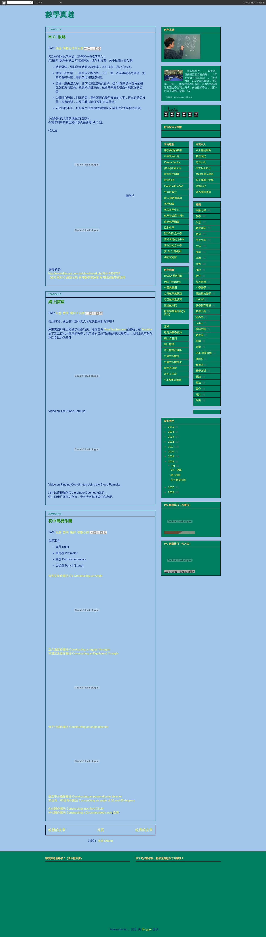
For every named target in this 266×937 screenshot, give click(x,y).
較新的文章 (57, 830)
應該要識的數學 (173, 150)
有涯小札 (201, 162)
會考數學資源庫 (89, 277)
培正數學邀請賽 (173, 299)
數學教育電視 (203, 305)
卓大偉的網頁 (203, 150)
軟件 (198, 275)
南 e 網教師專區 (173, 197)
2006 (171, 492)
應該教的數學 (203, 293)
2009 (171, 456)
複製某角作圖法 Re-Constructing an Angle (75, 575)
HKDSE (200, 299)
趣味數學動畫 (171, 221)
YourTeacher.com (115, 329)
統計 (198, 394)
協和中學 (169, 227)
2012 (171, 441)
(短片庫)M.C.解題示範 (64, 277)
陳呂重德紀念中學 (174, 239)
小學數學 (201, 287)
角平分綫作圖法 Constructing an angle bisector (78, 726)
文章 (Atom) (105, 840)
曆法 (198, 382)
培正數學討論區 (173, 350)
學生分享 (201, 240)
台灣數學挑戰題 (173, 293)
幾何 (73, 313)
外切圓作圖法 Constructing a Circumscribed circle (80, 812)
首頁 (100, 830)
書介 (198, 388)
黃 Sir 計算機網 (172, 251)
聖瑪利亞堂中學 (173, 233)
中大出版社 (170, 191)
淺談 (198, 269)
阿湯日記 (201, 185)
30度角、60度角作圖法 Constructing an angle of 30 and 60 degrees (91, 800)
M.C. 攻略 (57, 37)
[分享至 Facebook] (96, 48)
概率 (198, 252)
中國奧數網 (170, 287)
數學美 (199, 335)
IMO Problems (172, 281)
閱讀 (198, 340)
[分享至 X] (92, 48)
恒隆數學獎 (170, 305)
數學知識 (169, 179)
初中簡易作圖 (60, 521)
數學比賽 (201, 311)
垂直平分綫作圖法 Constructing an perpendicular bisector (85, 796)
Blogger (147, 929)
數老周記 (201, 156)
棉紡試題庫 (170, 257)
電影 (198, 346)
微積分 (199, 358)
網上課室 (56, 301)
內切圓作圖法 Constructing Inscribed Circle (76, 808)
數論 (198, 376)
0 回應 (79, 48)
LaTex (199, 323)
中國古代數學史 (173, 362)
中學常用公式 (171, 156)
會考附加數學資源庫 (113, 277)
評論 (58, 48)
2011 (171, 446)
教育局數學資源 (173, 332)
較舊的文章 (144, 830)
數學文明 (201, 370)
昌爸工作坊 (170, 373)
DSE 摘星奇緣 (204, 352)
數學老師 (201, 228)
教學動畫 (169, 203)
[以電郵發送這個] (85, 48)
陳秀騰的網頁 (203, 191)
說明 (116, 812)
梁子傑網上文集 (205, 179)
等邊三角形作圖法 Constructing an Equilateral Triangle (83, 653)
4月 (173, 465)
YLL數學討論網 (172, 379)
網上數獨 (169, 344)
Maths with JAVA (173, 185)
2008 (171, 461)
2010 (171, 451)
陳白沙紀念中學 (173, 245)
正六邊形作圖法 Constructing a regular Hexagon (79, 649)
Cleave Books (172, 162)
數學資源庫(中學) (174, 215)
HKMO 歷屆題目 (173, 275)
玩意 (58, 313)
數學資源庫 (170, 368)
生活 (198, 246)
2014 (171, 431)
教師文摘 (201, 329)
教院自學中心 (171, 209)
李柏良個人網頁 (205, 174)
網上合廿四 (170, 338)
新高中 (199, 317)
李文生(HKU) (203, 168)
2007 (171, 487)
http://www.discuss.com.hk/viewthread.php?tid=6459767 (84, 273)
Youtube (147, 329)
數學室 (199, 364)
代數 (198, 263)
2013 (171, 436)
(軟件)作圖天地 (172, 168)
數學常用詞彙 (171, 174)
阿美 (198, 400)
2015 (171, 426)
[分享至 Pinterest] (99, 48)
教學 (66, 313)
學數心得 (68, 48)
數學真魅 (59, 14)
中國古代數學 (171, 356)
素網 (166, 326)
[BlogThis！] (89, 48)
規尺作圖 (201, 281)
